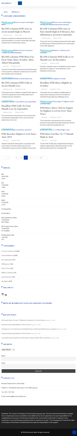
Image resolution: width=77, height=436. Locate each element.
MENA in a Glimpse (7, 272)
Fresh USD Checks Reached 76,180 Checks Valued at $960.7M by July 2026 (25, 338)
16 (41, 158)
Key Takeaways (7, 260)
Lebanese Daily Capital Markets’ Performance (16, 324)
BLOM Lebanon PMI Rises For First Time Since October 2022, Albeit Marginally (18, 59)
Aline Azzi (6, 66)
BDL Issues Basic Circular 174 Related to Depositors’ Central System (24, 320)
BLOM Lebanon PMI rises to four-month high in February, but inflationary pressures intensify (57, 31)
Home (6, 12)
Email (3, 363)
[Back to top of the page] (74, 432)
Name (3, 356)
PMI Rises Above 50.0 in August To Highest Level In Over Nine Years (56, 111)
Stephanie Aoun (7, 35)
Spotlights (5, 281)
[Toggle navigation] (20, 3)
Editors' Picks (6, 268)
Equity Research (7, 277)
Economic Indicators (8, 251)
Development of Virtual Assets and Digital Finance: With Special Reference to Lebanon (29, 329)
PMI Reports (15, 12)
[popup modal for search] (74, 3)
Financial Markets (7, 255)
